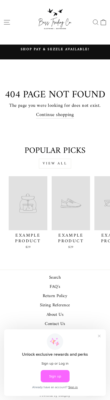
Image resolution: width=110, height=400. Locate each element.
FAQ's (55, 287)
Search (55, 277)
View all (55, 163)
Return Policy (55, 296)
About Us (55, 315)
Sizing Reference (55, 305)
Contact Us (55, 324)
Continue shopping (55, 115)
